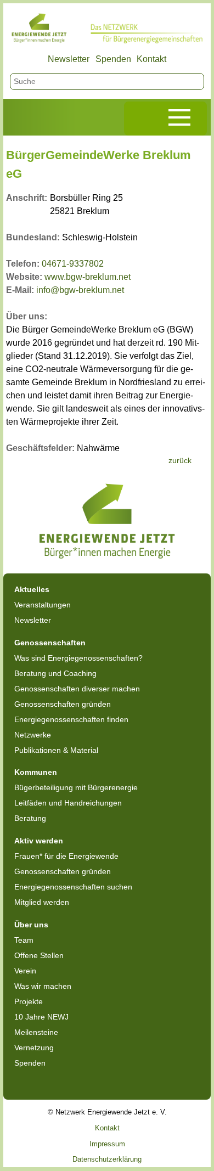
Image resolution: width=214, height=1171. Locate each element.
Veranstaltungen (42, 604)
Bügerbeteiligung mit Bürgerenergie (76, 787)
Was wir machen (42, 986)
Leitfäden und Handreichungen (68, 802)
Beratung (30, 818)
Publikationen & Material (56, 750)
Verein (25, 970)
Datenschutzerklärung (107, 1159)
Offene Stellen (39, 955)
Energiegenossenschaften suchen (73, 886)
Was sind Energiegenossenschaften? (78, 658)
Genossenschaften (50, 642)
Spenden (113, 59)
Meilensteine (36, 1032)
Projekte (28, 1001)
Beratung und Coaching (55, 673)
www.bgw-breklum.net (87, 277)
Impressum (107, 1144)
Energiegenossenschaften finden (71, 719)
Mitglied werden (41, 902)
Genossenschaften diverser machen (77, 688)
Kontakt (151, 59)
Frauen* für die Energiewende (66, 856)
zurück (180, 460)
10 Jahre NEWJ (41, 1016)
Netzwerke (32, 734)
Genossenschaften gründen (62, 704)
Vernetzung (34, 1047)
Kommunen (35, 772)
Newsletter (68, 59)
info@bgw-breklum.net (80, 290)
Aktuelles (31, 589)
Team (23, 940)
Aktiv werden (38, 840)
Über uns (31, 924)
